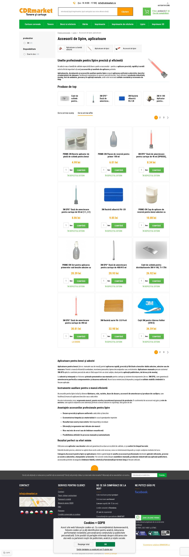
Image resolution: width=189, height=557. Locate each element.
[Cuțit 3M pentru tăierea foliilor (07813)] (151, 305)
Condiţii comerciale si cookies (69, 514)
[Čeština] (22, 512)
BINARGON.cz (165, 545)
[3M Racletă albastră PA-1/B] (113, 194)
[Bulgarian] (51, 512)
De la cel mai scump (66, 113)
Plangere (61, 511)
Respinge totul (83, 544)
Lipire (74, 33)
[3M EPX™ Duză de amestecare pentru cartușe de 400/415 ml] (113, 250)
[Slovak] (41, 512)
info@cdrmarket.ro (107, 3)
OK (105, 544)
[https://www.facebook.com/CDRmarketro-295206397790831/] (141, 492)
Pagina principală (64, 33)
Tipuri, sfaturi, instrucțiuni (67, 495)
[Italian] (46, 512)
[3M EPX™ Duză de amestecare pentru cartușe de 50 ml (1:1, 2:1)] (76, 194)
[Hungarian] (31, 512)
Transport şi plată (64, 499)
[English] (27, 512)
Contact (61, 491)
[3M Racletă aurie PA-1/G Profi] (113, 305)
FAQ (59, 507)
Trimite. (162, 475)
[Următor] (168, 118)
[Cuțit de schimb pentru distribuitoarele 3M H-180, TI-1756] (151, 250)
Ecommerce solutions (151, 545)
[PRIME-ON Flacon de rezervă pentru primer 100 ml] (113, 139)
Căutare (125, 11)
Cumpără (81, 170)
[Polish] (36, 512)
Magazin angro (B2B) (66, 503)
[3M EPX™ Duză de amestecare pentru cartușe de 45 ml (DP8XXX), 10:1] (151, 139)
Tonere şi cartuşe (110, 553)
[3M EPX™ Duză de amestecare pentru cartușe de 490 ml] (76, 305)
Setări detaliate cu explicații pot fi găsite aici (94, 549)
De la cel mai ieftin (85, 113)
